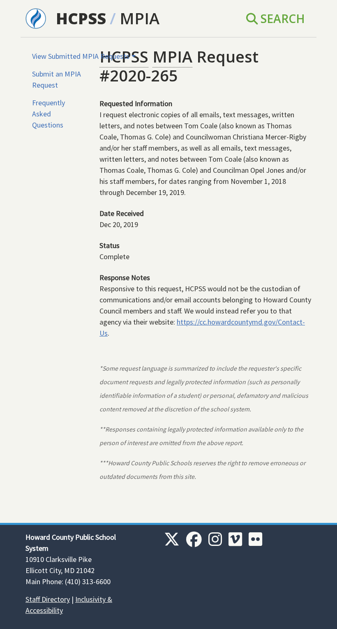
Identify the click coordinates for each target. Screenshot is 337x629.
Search (281, 18)
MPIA (139, 18)
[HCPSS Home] (35, 18)
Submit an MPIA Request (56, 79)
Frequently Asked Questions (48, 114)
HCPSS (81, 18)
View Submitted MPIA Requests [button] (80, 56)
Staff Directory (47, 599)
